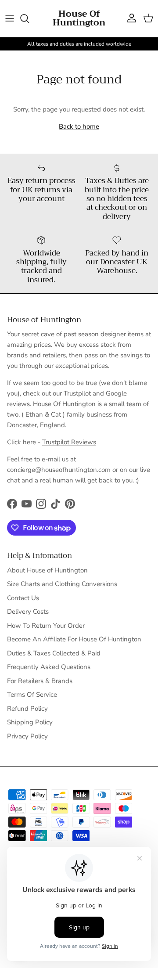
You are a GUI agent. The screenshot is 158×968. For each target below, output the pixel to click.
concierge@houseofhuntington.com (59, 469)
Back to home (79, 126)
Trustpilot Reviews (69, 442)
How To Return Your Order (46, 625)
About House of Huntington (47, 570)
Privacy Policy (27, 736)
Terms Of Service (32, 694)
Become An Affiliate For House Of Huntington (74, 639)
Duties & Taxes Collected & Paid (54, 653)
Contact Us (23, 598)
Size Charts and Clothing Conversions (62, 583)
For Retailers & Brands (39, 681)
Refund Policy (27, 708)
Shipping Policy (30, 722)
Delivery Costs (28, 611)
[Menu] (9, 18)
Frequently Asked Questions (48, 666)
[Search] (29, 18)
